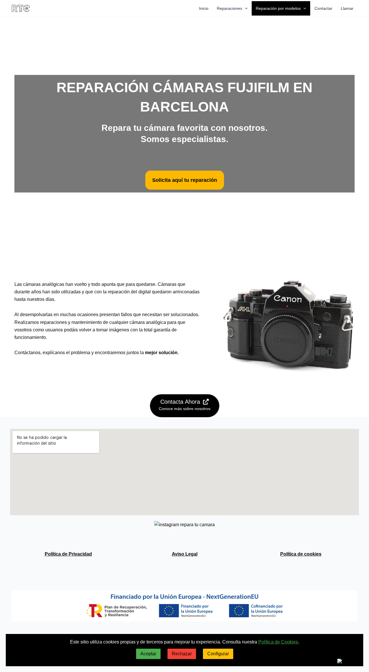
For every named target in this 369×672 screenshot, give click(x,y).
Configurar (218, 653)
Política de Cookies (278, 641)
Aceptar (148, 653)
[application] (245, 8)
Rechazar (182, 653)
